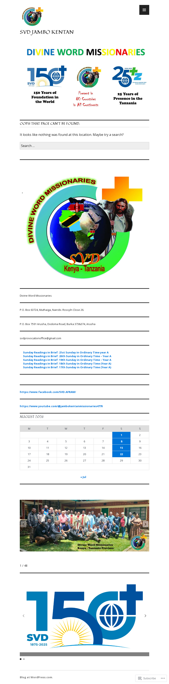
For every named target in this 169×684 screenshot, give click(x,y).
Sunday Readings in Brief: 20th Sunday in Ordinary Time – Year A (67, 356)
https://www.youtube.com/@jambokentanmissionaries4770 (61, 406)
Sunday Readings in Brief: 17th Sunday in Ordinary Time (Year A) (67, 367)
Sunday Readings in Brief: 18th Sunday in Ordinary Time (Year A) (67, 363)
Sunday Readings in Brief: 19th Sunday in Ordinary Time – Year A (67, 360)
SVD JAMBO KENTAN (47, 32)
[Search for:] (84, 145)
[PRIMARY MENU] (144, 10)
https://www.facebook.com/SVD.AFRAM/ (48, 392)
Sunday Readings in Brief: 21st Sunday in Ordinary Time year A (66, 352)
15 (121, 448)
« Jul (83, 477)
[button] (145, 524)
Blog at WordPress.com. (36, 677)
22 (121, 454)
